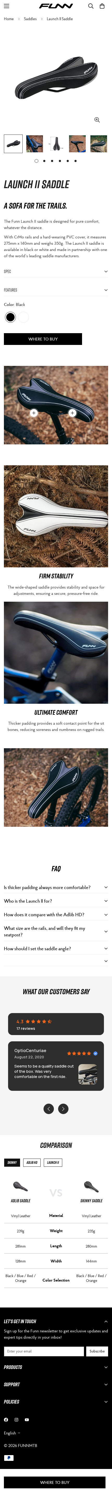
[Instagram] (16, 1420)
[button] (65, 1088)
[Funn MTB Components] (56, 6)
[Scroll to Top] (102, 1464)
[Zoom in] (97, 120)
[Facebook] (6, 1420)
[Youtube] (27, 1420)
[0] (102, 6)
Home (9, 18)
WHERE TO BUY (43, 339)
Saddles (30, 18)
